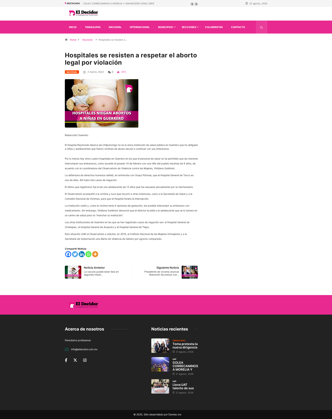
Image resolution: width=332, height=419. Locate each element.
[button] (192, 4)
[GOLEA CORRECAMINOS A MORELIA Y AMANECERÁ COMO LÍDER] (160, 364)
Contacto (238, 27)
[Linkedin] (82, 254)
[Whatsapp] (88, 254)
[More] (95, 254)
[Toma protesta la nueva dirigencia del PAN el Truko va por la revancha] (160, 345)
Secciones (189, 27)
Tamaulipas (92, 27)
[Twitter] (75, 254)
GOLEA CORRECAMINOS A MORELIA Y (185, 366)
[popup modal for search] (261, 27)
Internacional (140, 27)
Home (73, 39)
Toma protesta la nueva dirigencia (185, 345)
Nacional (115, 27)
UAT (175, 359)
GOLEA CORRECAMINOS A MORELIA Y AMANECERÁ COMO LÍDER (118, 3)
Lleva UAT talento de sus (183, 386)
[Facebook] (68, 254)
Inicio (73, 27)
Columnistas (214, 27)
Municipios (165, 27)
